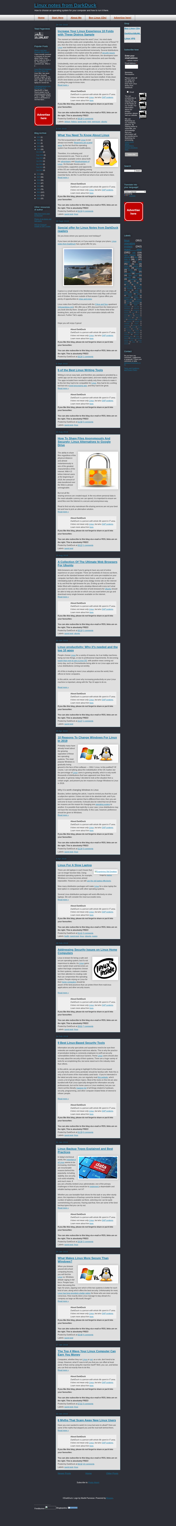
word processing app (78, 386)
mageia (132, 272)
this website (103, 1077)
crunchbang (127, 306)
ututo (133, 341)
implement (94, 1187)
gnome (136, 323)
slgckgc (109, 875)
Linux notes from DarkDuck (65, 5)
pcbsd (131, 332)
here (91, 100)
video (140, 270)
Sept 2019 (40, 155)
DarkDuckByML (132, 33)
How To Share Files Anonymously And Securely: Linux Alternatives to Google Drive (84, 442)
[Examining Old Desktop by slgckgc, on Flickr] (106, 872)
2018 (39, 174)
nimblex (137, 330)
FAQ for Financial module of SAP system (42, 225)
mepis (133, 312)
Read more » (63, 85)
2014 (39, 186)
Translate (132, 196)
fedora (74, 122)
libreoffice (130, 288)
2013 (39, 189)
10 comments (88, 1464)
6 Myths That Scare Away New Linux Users (87, 1420)
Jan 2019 (39, 170)
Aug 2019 (39, 158)
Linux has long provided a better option (74, 1293)
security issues (108, 53)
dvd (136, 257)
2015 (39, 183)
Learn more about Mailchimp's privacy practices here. (131, 145)
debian (67, 122)
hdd (129, 264)
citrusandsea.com (65, 307)
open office (132, 275)
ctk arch (136, 306)
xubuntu (135, 266)
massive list (81, 1088)
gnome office (128, 299)
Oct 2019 (39, 152)
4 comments (88, 211)
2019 (39, 149)
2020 (39, 146)
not (91, 1359)
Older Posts (112, 1473)
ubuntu (104, 122)
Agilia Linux (133, 295)
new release (130, 255)
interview (139, 268)
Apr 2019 (39, 164)
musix (134, 328)
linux (76, 214)
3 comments (88, 422)
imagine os (136, 325)
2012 (39, 192)
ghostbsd (126, 323)
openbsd (136, 292)
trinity (135, 304)
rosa (125, 281)
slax (140, 283)
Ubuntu (108, 589)
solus (137, 336)
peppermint (138, 301)
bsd (132, 281)
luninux (140, 327)
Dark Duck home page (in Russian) (42, 215)
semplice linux (128, 336)
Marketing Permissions (129, 73)
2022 (39, 140)
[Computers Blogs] (72, 1508)
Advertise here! (122, 17)
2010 (39, 198)
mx (138, 312)
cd (136, 259)
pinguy (138, 332)
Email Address (131, 63)
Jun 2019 (39, 161)
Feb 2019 (39, 167)
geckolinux (127, 310)
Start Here (57, 17)
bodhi (66, 936)
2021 (39, 143)
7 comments (88, 1026)
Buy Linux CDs (132, 28)
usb (133, 253)
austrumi (127, 297)
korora (133, 327)
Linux (60, 47)
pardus (128, 284)
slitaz (126, 304)
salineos (136, 334)
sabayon (136, 284)
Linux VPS (130, 38)
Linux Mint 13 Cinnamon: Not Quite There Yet (43, 70)
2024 (39, 137)
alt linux (139, 286)
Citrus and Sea (101, 304)
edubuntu (136, 308)
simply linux (135, 303)
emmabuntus (132, 279)
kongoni (126, 312)
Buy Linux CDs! (98, 17)
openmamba (128, 294)
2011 (39, 195)
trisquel (126, 338)
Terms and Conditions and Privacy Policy (131, 369)
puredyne (126, 334)
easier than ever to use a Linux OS (72, 661)
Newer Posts (64, 1473)
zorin (136, 264)
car (135, 317)
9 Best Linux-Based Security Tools (81, 1042)
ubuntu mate (128, 286)
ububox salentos (135, 338)
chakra (136, 297)
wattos (126, 315)
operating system (103, 804)
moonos (128, 328)
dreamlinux (127, 308)
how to (127, 259)
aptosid (139, 288)
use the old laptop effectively (99, 881)
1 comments (88, 357)
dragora (139, 319)
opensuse (96, 122)
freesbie (137, 321)
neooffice (129, 330)
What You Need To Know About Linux (83, 135)
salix (127, 303)
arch (128, 290)
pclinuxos (127, 277)
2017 (39, 177)
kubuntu (127, 268)
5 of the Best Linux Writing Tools (80, 370)
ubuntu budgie (128, 340)
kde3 (137, 281)
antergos (137, 315)
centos (139, 277)
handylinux (127, 325)
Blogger (109, 1498)
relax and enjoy (85, 299)
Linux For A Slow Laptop (75, 865)
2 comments (88, 119)
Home (41, 17)
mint (89, 122)
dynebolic (129, 321)
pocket (130, 270)
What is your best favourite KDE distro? (41, 51)
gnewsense (136, 310)
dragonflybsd (131, 319)
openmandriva (128, 314)
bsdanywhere (128, 317)
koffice (126, 292)
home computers (69, 982)
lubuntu (88, 936)
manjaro (129, 301)
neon (140, 328)
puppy (94, 936)
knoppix (139, 299)
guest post (82, 122)
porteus (139, 294)
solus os (137, 314)
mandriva (138, 273)
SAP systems (107, 97)
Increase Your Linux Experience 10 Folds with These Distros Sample (86, 33)
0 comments (88, 1132)
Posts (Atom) (93, 1482)
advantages (66, 161)
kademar (126, 327)
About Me (76, 17)
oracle (126, 332)
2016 (39, 180)
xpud (131, 315)
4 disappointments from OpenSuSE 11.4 (42, 87)
